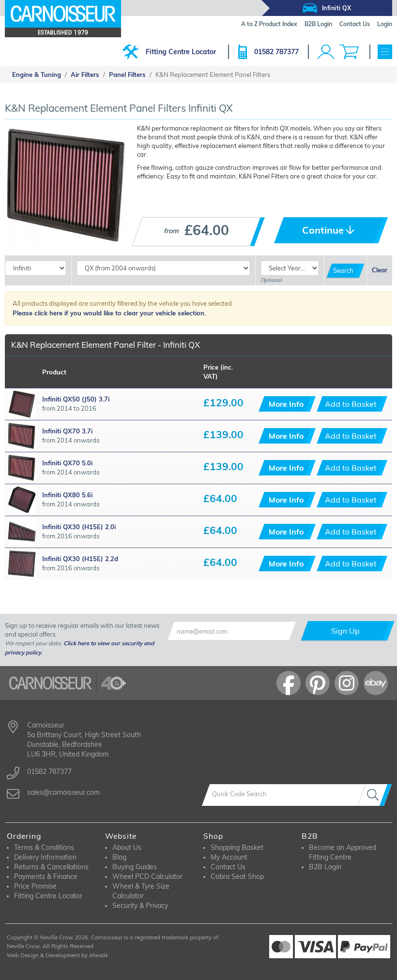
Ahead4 (98, 955)
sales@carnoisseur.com (63, 792)
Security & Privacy (140, 905)
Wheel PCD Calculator (147, 876)
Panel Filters (127, 74)
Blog (119, 857)
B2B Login (325, 866)
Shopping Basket (237, 847)
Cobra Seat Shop (237, 876)
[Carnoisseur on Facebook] (288, 683)
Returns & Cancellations (51, 866)
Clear (379, 270)
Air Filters (85, 74)
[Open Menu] (385, 52)
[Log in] (326, 52)
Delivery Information (45, 857)
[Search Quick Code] (375, 795)
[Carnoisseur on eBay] (375, 683)
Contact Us (228, 866)
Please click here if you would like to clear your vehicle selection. (109, 313)
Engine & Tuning (36, 74)
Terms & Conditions (44, 847)
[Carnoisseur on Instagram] (346, 683)
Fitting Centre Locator (181, 51)
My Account (229, 857)
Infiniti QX (336, 8)
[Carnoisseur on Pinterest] (317, 683)
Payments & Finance (45, 876)
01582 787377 (276, 51)
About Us (126, 847)
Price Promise (35, 886)
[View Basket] (349, 52)
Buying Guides (134, 866)
